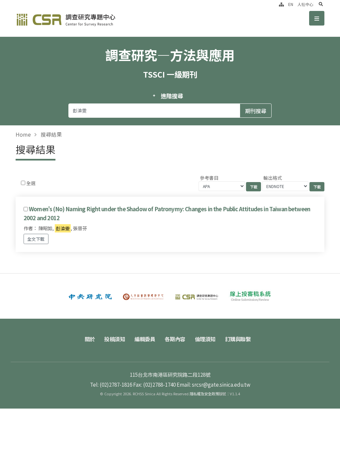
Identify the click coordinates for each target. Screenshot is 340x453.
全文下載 (35, 239)
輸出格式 (272, 177)
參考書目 (209, 177)
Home (23, 134)
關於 (90, 339)
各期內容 (175, 339)
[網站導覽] (281, 4)
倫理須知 (205, 339)
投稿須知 (114, 339)
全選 (31, 183)
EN (290, 4)
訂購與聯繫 (238, 339)
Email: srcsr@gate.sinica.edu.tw (213, 384)
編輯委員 (144, 339)
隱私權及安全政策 (204, 393)
